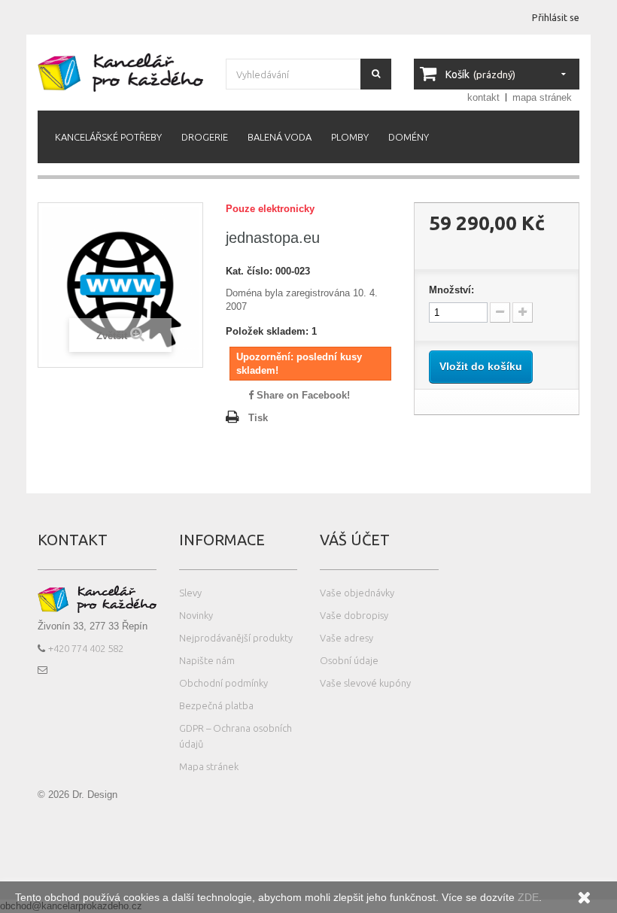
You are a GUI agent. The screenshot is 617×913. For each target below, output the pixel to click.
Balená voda (280, 137)
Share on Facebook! (302, 395)
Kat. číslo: (249, 271)
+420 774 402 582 (85, 648)
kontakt (483, 97)
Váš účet (355, 539)
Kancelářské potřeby (108, 137)
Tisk (258, 417)
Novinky (196, 615)
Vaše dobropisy (354, 615)
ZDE (527, 897)
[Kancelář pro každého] (120, 72)
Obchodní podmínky (223, 683)
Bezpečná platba (216, 705)
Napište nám (207, 660)
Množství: (451, 290)
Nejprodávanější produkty (236, 637)
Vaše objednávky (357, 592)
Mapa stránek (209, 766)
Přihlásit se (555, 17)
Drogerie (204, 137)
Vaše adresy (346, 637)
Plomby (350, 137)
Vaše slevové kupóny (365, 683)
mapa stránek (542, 97)
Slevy (190, 592)
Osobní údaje (349, 660)
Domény (408, 137)
